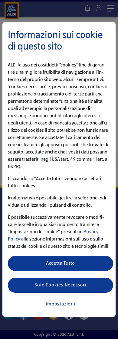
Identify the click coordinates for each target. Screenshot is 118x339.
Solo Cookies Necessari (60, 285)
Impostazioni (60, 304)
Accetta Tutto (60, 263)
